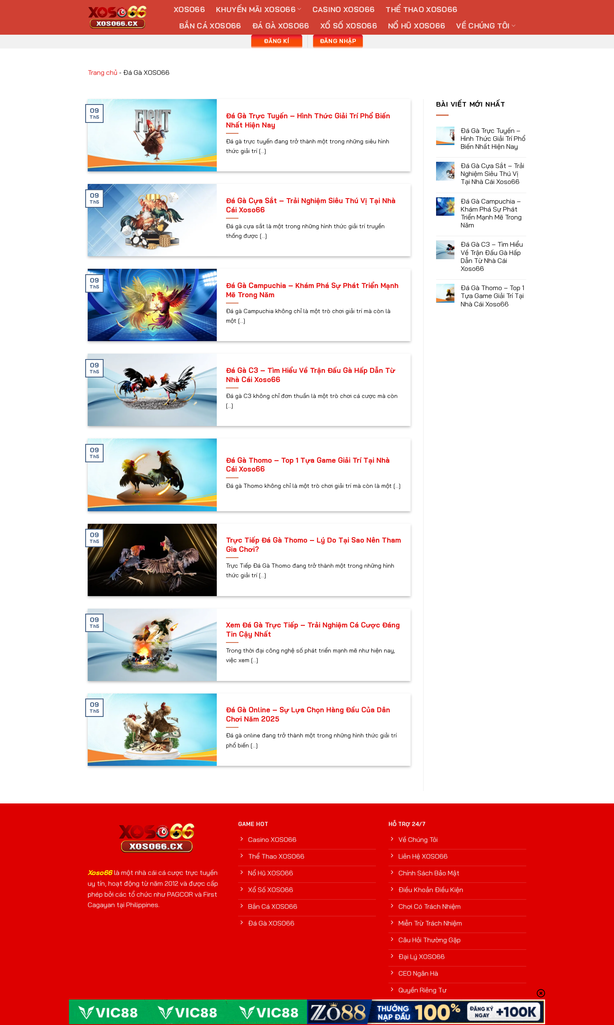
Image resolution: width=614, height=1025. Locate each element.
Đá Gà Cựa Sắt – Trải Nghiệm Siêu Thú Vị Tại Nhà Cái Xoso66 (311, 205)
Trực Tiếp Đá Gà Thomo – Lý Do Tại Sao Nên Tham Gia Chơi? (313, 544)
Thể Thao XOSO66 (421, 9)
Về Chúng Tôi (483, 25)
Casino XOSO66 (343, 9)
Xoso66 (100, 872)
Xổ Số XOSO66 (348, 25)
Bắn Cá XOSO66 (210, 25)
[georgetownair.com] (124, 17)
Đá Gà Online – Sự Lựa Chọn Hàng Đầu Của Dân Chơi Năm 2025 (308, 714)
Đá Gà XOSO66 (281, 25)
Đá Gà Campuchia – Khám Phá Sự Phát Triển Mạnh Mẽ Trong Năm (312, 290)
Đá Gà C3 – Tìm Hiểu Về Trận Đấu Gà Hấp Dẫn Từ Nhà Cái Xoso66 (310, 375)
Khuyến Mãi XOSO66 (256, 9)
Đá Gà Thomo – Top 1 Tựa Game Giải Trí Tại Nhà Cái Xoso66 (308, 465)
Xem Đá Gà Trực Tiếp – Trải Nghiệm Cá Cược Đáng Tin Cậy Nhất (313, 629)
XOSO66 (189, 9)
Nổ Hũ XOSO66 (416, 25)
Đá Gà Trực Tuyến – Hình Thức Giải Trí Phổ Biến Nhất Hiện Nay (308, 120)
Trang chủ (102, 72)
